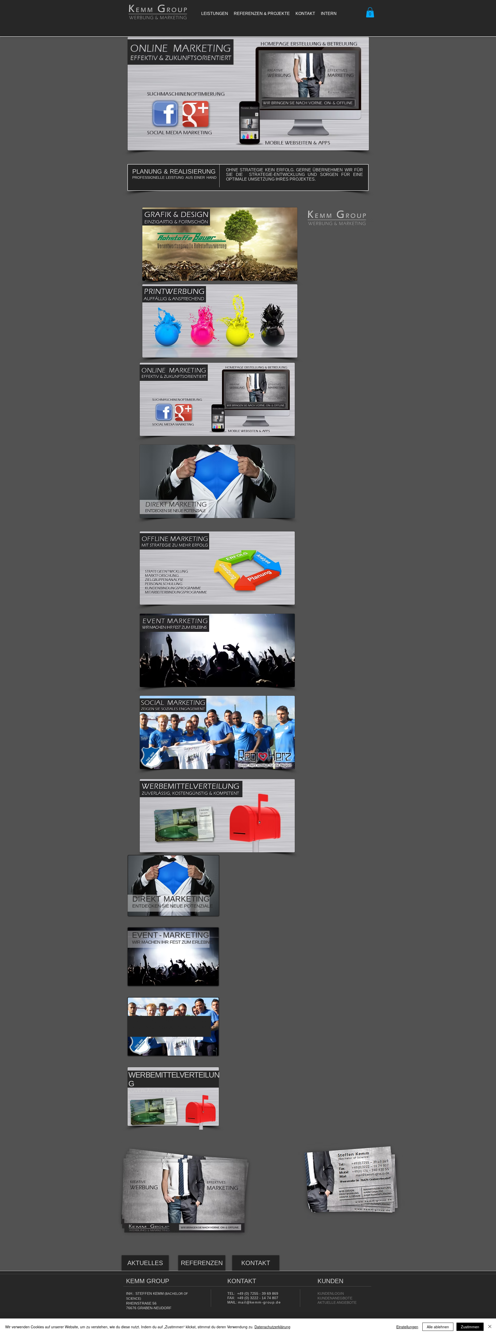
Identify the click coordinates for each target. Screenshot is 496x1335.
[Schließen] (490, 1327)
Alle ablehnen (438, 1326)
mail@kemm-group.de (259, 1302)
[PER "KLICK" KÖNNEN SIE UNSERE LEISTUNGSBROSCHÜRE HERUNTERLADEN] (184, 1195)
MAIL (231, 1302)
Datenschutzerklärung (272, 1326)
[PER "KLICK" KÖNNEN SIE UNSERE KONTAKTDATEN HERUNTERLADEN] (351, 1180)
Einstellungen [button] (407, 1326)
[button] (370, 12)
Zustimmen (470, 1326)
